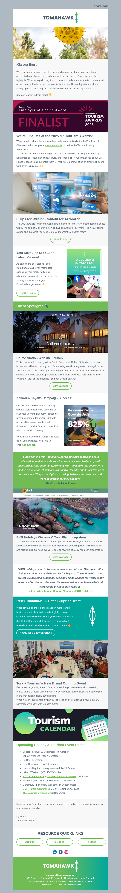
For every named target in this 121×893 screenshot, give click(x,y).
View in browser (101, 6)
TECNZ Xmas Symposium (37, 793)
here (90, 881)
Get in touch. (29, 444)
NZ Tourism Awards (33, 776)
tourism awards (53, 145)
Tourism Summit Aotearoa (61, 776)
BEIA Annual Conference (36, 788)
